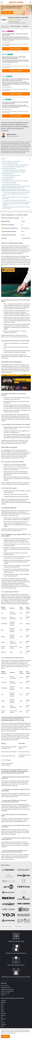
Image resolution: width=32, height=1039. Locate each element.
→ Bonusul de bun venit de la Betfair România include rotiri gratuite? (17, 202)
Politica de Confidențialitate (7, 991)
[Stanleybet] (8, 892)
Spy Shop (3, 1019)
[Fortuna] (23, 886)
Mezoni (2, 1026)
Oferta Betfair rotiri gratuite (7, 173)
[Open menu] (1, 2)
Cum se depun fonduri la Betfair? (9, 182)
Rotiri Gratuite (18, 926)
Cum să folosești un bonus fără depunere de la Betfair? (14, 172)
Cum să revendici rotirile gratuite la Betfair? (11, 175)
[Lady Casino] (8, 909)
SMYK (2, 1011)
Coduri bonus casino (7, 926)
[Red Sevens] (8, 920)
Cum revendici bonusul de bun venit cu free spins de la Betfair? (15, 164)
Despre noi (3, 994)
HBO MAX (3, 1024)
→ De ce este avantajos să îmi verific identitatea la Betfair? (14, 200)
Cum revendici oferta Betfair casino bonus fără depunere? (14, 170)
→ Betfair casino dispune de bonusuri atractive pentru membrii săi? (16, 192)
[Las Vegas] (23, 898)
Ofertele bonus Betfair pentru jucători (9, 163)
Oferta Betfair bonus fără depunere (9, 168)
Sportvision (3, 1013)
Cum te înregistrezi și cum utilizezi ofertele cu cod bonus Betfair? (15, 180)
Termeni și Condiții (5, 993)
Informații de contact (5, 987)
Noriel (2, 1004)
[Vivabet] (8, 903)
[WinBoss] (8, 881)
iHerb (2, 1007)
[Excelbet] (23, 870)
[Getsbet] (8, 886)
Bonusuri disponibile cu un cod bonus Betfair (11, 161)
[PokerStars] (23, 875)
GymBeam (3, 1002)
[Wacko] (23, 915)
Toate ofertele (4, 26)
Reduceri (25, 26)
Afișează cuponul (15, 48)
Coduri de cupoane (15, 26)
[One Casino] (23, 903)
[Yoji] (8, 915)
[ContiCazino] (23, 881)
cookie (5, 1033)
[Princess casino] (23, 892)
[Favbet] (8, 870)
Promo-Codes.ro (5, 985)
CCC (2, 1020)
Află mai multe (7, 12)
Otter (2, 1017)
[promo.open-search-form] (30, 2)
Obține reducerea (16, 70)
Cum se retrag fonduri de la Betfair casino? (11, 184)
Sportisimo (3, 1000)
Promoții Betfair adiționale (7, 179)
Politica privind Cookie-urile (7, 989)
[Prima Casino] (23, 909)
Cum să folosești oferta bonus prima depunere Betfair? (14, 166)
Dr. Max (3, 1022)
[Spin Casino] (23, 920)
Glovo (2, 1006)
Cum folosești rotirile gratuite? (9, 177)
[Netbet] (8, 898)
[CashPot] (8, 875)
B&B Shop (3, 1015)
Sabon (2, 1009)
